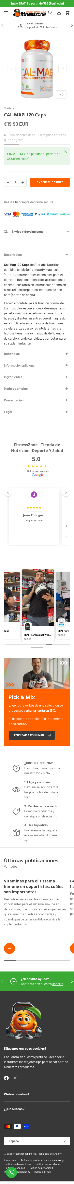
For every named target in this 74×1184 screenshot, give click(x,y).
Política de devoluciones (17, 1164)
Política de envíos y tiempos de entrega (42, 1160)
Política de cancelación (48, 1164)
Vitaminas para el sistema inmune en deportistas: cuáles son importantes (33, 886)
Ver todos (10, 866)
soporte (57, 984)
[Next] (65, 601)
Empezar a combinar (29, 735)
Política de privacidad (41, 1167)
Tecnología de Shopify (49, 1153)
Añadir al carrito (50, 182)
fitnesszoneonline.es (24, 1153)
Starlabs (9, 108)
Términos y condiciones (17, 1171)
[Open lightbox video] (42, 606)
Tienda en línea (42, 1171)
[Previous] (9, 601)
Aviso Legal (10, 1160)
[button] (67, 12)
